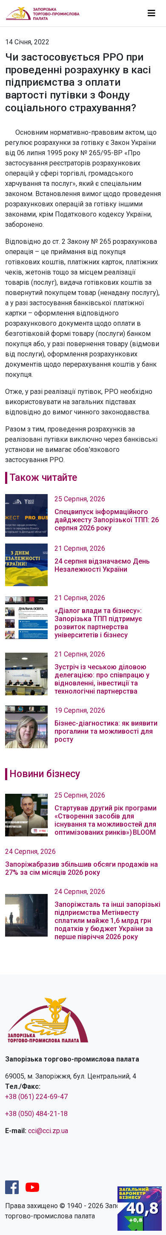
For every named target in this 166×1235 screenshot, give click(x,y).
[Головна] (46, 13)
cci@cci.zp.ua (48, 1131)
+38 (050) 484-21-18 (36, 1114)
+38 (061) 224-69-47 (36, 1097)
